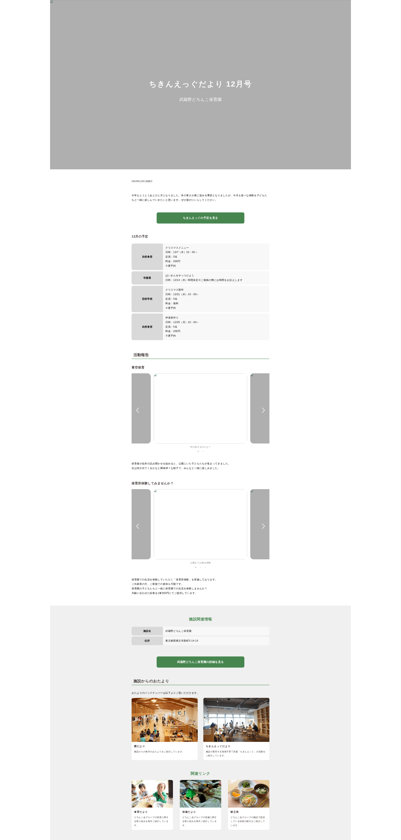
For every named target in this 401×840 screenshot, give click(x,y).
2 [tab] (202, 451)
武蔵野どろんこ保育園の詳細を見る (200, 662)
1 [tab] (198, 451)
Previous (137, 410)
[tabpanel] (200, 411)
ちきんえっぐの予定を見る (200, 217)
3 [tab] (205, 567)
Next (264, 410)
